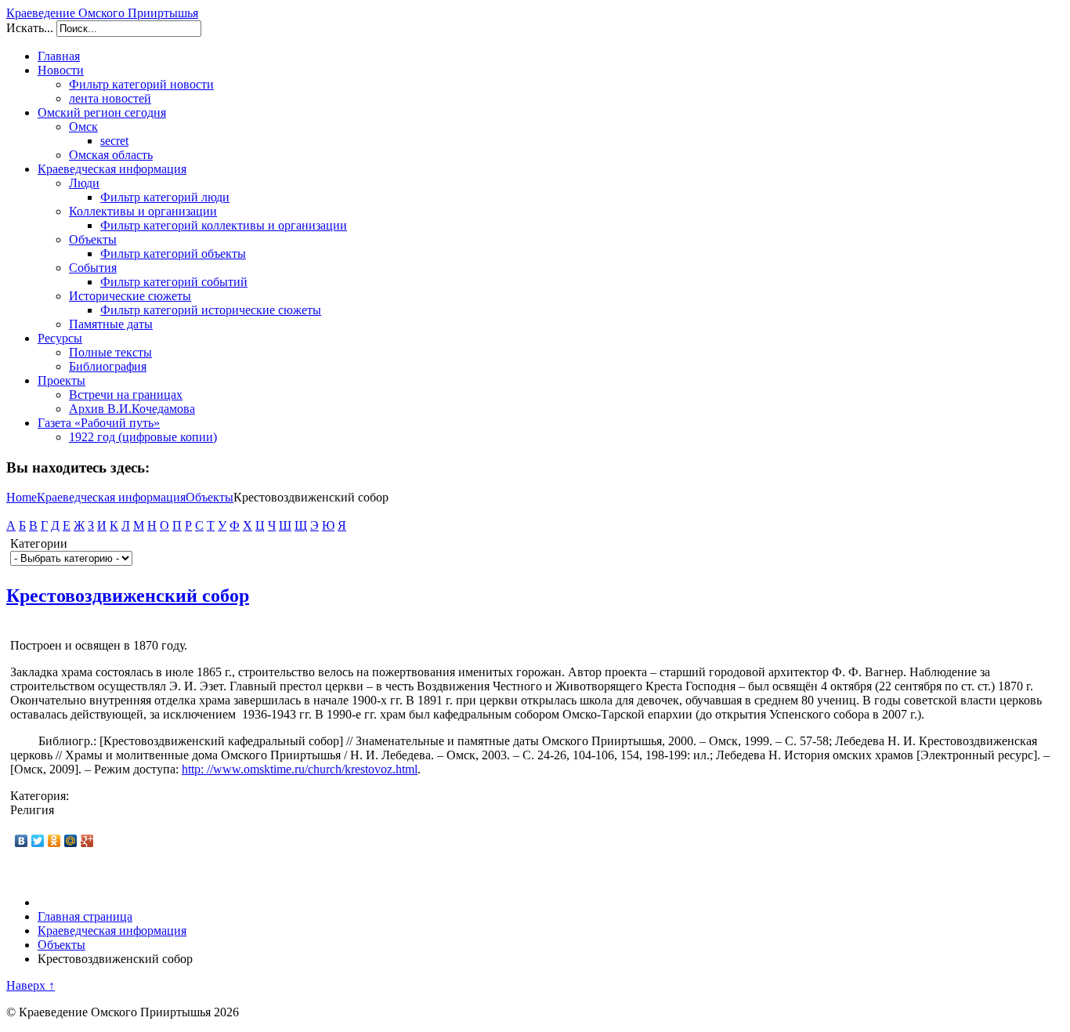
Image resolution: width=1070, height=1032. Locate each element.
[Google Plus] (87, 841)
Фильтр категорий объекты (173, 253)
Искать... (29, 27)
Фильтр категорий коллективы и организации (223, 225)
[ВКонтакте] (21, 841)
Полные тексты (110, 352)
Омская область (111, 154)
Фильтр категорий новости (141, 84)
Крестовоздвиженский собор (127, 595)
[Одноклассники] (54, 841)
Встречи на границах (126, 394)
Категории (38, 543)
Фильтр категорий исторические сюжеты (210, 310)
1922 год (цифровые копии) (143, 437)
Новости (61, 70)
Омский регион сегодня (102, 112)
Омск (83, 126)
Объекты (93, 239)
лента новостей (110, 98)
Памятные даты (111, 324)
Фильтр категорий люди (165, 197)
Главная (59, 56)
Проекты (61, 380)
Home (21, 497)
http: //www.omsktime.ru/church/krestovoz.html (300, 769)
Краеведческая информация (112, 169)
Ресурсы (60, 338)
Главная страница (85, 916)
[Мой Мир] (71, 841)
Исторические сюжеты (130, 295)
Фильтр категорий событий (174, 281)
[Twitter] (38, 841)
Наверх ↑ (30, 985)
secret (114, 140)
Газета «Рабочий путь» (99, 422)
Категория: (39, 795)
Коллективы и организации (143, 211)
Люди (84, 183)
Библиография (107, 366)
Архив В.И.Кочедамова (132, 408)
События (93, 267)
